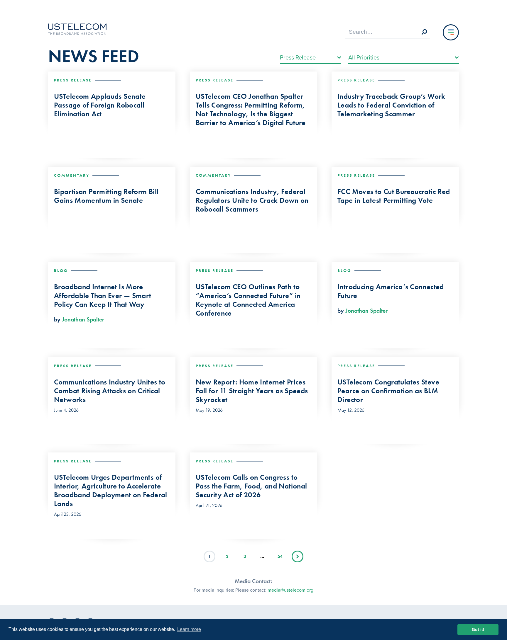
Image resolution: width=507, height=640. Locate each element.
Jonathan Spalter (83, 319)
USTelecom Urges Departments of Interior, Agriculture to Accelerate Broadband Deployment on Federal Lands (110, 490)
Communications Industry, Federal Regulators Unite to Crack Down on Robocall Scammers (252, 200)
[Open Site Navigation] (451, 32)
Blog (61, 270)
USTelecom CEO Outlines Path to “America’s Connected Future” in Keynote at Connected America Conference (248, 300)
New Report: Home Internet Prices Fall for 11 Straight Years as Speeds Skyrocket (252, 391)
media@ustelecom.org (290, 589)
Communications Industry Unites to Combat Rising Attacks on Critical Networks (109, 391)
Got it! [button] (478, 629)
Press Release (73, 80)
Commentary (71, 175)
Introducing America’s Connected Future (390, 291)
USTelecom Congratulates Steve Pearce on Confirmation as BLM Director (388, 391)
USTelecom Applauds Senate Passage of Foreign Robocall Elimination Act (100, 105)
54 (280, 556)
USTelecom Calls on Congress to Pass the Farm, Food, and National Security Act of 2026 (251, 486)
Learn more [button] (189, 629)
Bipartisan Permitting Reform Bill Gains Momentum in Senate (106, 196)
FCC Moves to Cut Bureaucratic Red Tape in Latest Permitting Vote (393, 196)
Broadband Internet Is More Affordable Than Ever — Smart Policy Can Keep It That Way (102, 295)
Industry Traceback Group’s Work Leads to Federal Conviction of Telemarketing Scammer (391, 105)
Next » (297, 556)
